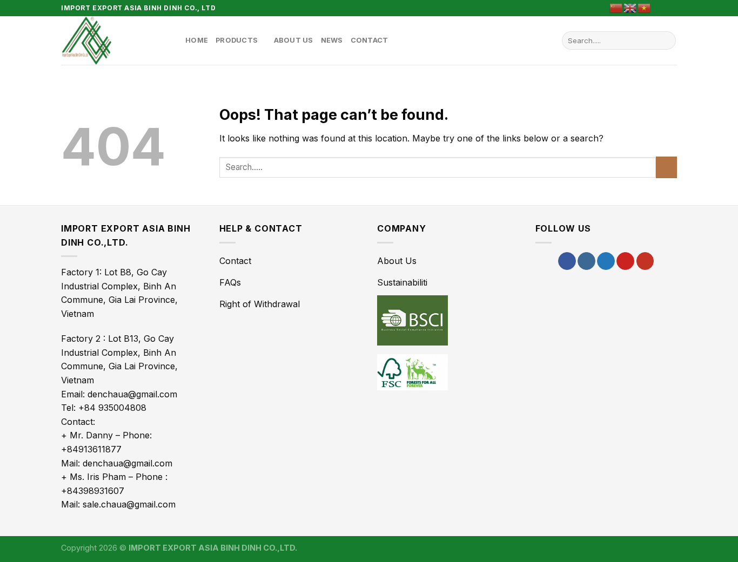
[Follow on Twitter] (606, 261)
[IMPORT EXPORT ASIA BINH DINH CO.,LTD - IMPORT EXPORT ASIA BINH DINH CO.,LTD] (115, 40)
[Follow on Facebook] (661, 8)
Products (237, 40)
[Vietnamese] (645, 7)
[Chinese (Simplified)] (616, 7)
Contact (369, 40)
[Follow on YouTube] (645, 261)
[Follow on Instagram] (586, 261)
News (332, 40)
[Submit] (666, 40)
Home (196, 40)
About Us (293, 40)
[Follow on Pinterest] (671, 8)
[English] (630, 7)
